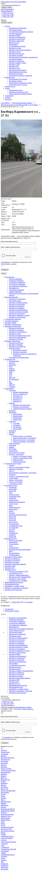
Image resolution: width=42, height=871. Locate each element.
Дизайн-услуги (10, 86)
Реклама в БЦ (13, 66)
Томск (3, 858)
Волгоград (4, 763)
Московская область (8, 809)
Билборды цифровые (16, 619)
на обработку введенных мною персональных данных (16, 263)
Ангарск (4, 750)
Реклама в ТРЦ (14, 64)
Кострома (4, 787)
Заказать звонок (7, 7)
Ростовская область (7, 831)
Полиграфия (13, 44)
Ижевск (3, 776)
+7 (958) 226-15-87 (7, 16)
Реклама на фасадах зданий (18, 647)
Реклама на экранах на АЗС (18, 92)
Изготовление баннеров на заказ (20, 83)
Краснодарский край (8, 790)
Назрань (4, 812)
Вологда (4, 765)
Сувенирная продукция (17, 46)
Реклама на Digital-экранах (18, 638)
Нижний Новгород (7, 814)
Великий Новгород (7, 758)
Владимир (4, 761)
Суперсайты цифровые (17, 621)
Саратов (4, 840)
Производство (10, 77)
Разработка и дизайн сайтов (18, 689)
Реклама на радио (15, 48)
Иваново (4, 774)
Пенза (3, 823)
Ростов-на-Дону (6, 829)
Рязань (3, 833)
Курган (3, 794)
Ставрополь (5, 847)
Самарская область (7, 836)
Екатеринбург (5, 772)
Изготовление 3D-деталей (18, 79)
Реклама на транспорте (17, 39)
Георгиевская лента (16, 90)
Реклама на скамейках (16, 643)
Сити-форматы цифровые (18, 625)
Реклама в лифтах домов (17, 63)
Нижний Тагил (6, 816)
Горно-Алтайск (6, 769)
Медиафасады (14, 627)
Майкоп (3, 803)
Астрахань (4, 754)
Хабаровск (4, 864)
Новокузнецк (5, 818)
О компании (9, 96)
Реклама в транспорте (16, 41)
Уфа (2, 862)
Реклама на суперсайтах (17, 634)
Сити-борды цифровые (17, 623)
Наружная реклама (15, 30)
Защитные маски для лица (18, 85)
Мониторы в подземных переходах (21, 629)
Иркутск (4, 778)
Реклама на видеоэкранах (18, 28)
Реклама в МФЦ (14, 35)
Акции (7, 88)
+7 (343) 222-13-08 (7, 15)
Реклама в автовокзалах (17, 37)
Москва (3, 807)
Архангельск (5, 752)
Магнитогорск (6, 801)
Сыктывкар (5, 851)
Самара (3, 834)
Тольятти (4, 856)
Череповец (4, 867)
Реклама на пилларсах (16, 641)
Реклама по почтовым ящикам (19, 678)
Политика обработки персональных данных (16, 707)
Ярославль (4, 869)
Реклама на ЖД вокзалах (17, 70)
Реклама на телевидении (17, 662)
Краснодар (4, 789)
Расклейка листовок (16, 55)
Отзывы (7, 97)
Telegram (30, 602)
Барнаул (3, 756)
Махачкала (4, 805)
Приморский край (7, 827)
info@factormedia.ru (7, 9)
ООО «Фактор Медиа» (26, 709)
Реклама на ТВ (14, 42)
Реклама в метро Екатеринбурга (20, 50)
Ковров (3, 785)
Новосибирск (5, 820)
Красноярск (5, 792)
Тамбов (3, 853)
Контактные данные (12, 611)
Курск (3, 796)
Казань (3, 781)
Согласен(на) (5, 262)
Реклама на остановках (17, 649)
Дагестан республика (8, 770)
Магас (3, 800)
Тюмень (3, 860)
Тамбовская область (8, 854)
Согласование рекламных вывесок (21, 32)
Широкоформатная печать (18, 72)
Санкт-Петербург (7, 838)
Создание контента (15, 33)
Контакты (8, 99)
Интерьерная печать (16, 74)
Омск (3, 822)
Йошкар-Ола (5, 779)
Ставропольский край (8, 849)
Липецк (3, 798)
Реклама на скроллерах (17, 640)
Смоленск (4, 843)
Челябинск (4, 865)
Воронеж (4, 767)
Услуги (4, 20)
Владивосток (5, 759)
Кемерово (4, 783)
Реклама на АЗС (14, 68)
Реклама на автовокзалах (17, 656)
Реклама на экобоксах (16, 61)
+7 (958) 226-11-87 (7, 13)
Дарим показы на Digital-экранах (20, 94)
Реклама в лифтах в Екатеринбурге (21, 671)
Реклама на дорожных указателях (20, 75)
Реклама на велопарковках (18, 645)
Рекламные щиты (15, 636)
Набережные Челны (8, 811)
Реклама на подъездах (16, 53)
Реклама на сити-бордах (17, 652)
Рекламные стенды (15, 81)
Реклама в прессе (15, 52)
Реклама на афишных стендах (19, 651)
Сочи (2, 845)
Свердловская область (16, 630)
